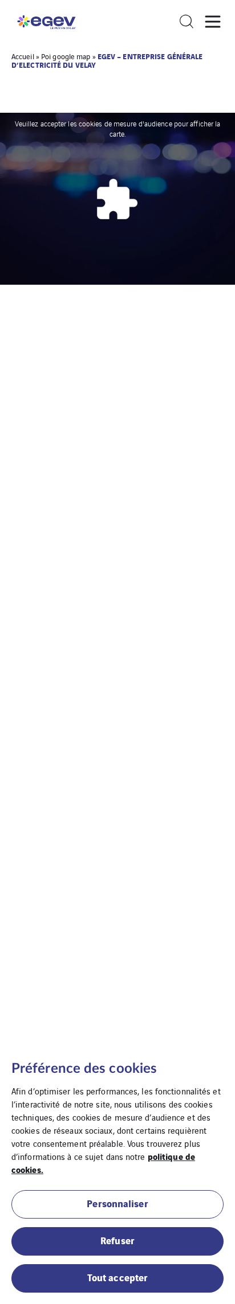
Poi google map (65, 56)
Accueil (22, 56)
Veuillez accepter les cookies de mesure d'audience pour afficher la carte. (118, 128)
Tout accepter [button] (117, 1277)
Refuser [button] (117, 1240)
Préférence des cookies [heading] (84, 1069)
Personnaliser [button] (117, 1203)
